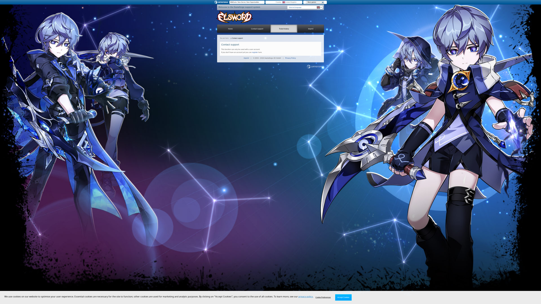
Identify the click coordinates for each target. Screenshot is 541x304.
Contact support (257, 29)
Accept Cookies (343, 297)
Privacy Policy (290, 58)
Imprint (310, 29)
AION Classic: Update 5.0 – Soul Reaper (244, 2)
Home (230, 29)
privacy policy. (305, 296)
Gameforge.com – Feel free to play (221, 2)
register (255, 52)
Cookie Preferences (323, 297)
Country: (279, 2)
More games (312, 2)
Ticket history (284, 29)
